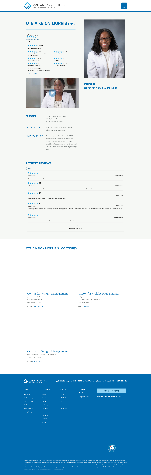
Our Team (27, 394)
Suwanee (44, 418)
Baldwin (44, 394)
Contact (64, 389)
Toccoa (44, 422)
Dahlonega (45, 404)
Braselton (45, 398)
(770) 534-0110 (37, 306)
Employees (63, 408)
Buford (44, 401)
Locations (46, 389)
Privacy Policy (28, 411)
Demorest (45, 408)
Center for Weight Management (100, 88)
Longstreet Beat (83, 396)
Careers (62, 394)
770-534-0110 (87, 306)
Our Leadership (28, 398)
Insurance (63, 404)
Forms (62, 401)
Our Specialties (28, 408)
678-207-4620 (37, 361)
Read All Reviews (32, 74)
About (26, 389)
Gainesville (45, 411)
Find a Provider (28, 401)
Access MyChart (111, 391)
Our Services (27, 404)
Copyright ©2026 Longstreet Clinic (65, 381)
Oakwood (45, 415)
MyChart (63, 398)
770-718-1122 (122, 381)
